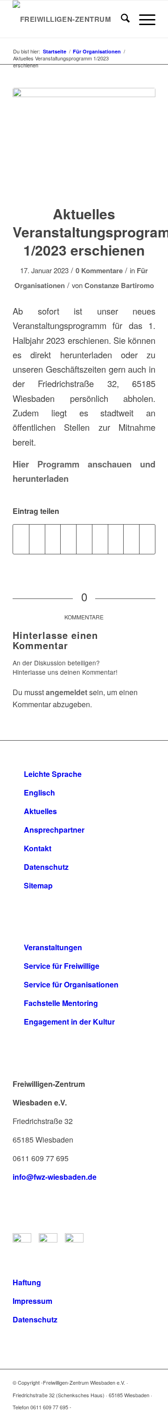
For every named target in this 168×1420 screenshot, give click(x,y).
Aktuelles (40, 811)
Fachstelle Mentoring (61, 1003)
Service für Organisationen (71, 984)
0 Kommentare (99, 270)
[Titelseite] (84, 140)
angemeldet (66, 692)
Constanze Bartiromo (119, 285)
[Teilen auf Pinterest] (68, 539)
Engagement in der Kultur (69, 1021)
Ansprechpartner (54, 829)
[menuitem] (121, 19)
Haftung (27, 1282)
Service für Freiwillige (61, 965)
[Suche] (121, 19)
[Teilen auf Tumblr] (100, 539)
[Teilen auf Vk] (116, 539)
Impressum (32, 1300)
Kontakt (37, 848)
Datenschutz (46, 866)
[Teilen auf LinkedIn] (84, 539)
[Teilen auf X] (37, 539)
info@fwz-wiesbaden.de (55, 1176)
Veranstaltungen (53, 947)
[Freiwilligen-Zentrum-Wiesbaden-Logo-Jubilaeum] (70, 19)
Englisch (39, 792)
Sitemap (38, 885)
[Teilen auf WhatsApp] (53, 539)
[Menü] (142, 19)
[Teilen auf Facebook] (21, 539)
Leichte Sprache (53, 774)
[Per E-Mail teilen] (147, 539)
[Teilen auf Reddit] (131, 539)
